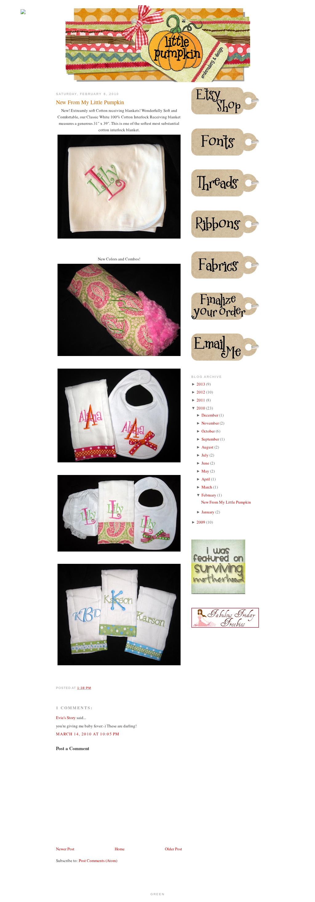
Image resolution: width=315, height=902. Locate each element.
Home (120, 849)
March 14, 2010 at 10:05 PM (88, 734)
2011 (201, 400)
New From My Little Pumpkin (90, 102)
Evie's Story (66, 717)
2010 (201, 408)
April (206, 479)
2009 (201, 522)
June (205, 463)
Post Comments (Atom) (98, 860)
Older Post (173, 849)
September (210, 439)
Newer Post (65, 849)
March (207, 487)
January (208, 512)
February (209, 495)
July (205, 455)
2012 (201, 392)
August (207, 447)
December (210, 415)
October (208, 431)
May (205, 471)
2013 (201, 384)
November (210, 423)
